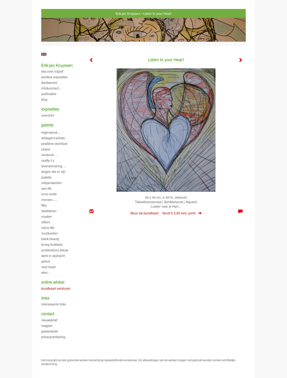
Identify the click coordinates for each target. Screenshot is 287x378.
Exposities (50, 109)
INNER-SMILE (49, 194)
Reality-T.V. (48, 160)
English (43, 54)
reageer (46, 325)
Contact (47, 313)
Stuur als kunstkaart (163, 213)
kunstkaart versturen (55, 288)
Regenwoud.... (51, 132)
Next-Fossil (48, 267)
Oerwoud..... (49, 154)
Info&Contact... (51, 88)
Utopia (45, 149)
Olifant (45, 222)
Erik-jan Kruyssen (128, 13)
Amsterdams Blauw (54, 250)
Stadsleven (49, 211)
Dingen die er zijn (53, 171)
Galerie (47, 125)
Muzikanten (49, 233)
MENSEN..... (49, 199)
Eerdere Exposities (54, 77)
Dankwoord (49, 82)
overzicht (47, 115)
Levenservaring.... (53, 166)
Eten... (45, 272)
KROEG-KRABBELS (52, 244)
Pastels (46, 177)
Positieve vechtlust (54, 143)
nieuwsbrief (49, 320)
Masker (46, 216)
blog (44, 99)
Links (45, 298)
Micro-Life (47, 227)
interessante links (53, 304)
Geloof (45, 261)
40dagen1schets (53, 138)
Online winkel (52, 282)
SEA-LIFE (46, 188)
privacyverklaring (53, 337)
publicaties (48, 93)
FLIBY (44, 205)
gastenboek (49, 331)
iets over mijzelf (52, 71)
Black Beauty (50, 239)
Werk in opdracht (53, 255)
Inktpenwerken (51, 182)
